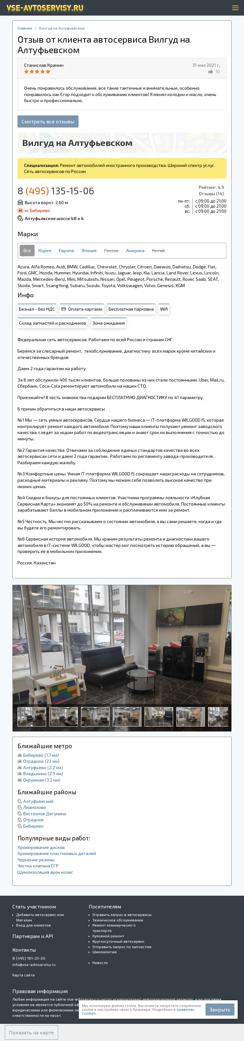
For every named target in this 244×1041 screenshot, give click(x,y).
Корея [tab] (44, 250)
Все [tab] (27, 250)
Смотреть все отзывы (48, 121)
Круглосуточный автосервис (118, 941)
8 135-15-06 (55, 190)
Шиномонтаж (104, 951)
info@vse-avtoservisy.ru (34, 964)
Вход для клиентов (33, 925)
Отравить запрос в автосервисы (122, 914)
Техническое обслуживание (117, 920)
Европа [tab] (66, 250)
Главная (24, 28)
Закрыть (220, 1009)
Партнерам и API (32, 936)
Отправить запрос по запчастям (122, 946)
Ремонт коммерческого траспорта (114, 928)
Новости (100, 962)
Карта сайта (23, 975)
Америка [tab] (135, 250)
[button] (31, 1032)
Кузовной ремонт (108, 936)
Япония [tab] (89, 250)
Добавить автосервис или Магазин (40, 917)
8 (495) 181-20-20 (28, 958)
